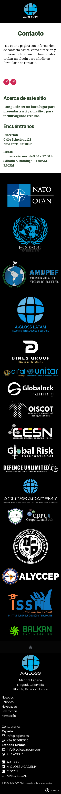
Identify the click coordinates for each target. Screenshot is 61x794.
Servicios (8, 702)
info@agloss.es (18, 736)
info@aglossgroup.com (24, 749)
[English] (13, 82)
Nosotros (8, 697)
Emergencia (9, 711)
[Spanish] (6, 82)
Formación (9, 716)
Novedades (9, 706)
